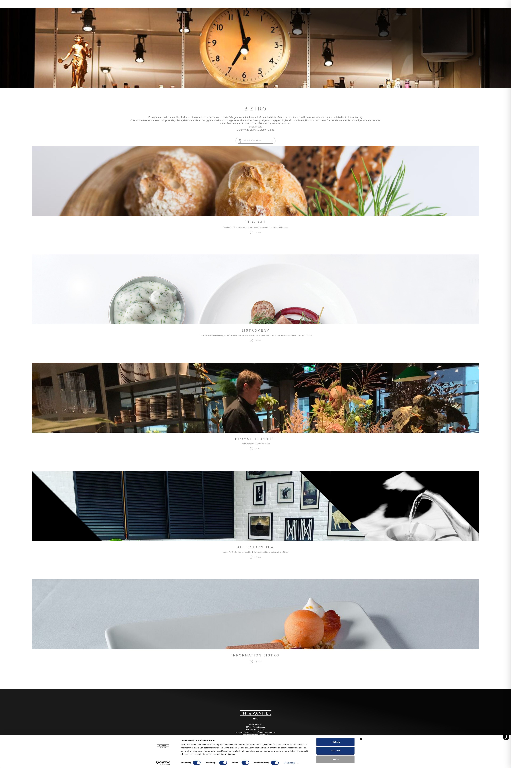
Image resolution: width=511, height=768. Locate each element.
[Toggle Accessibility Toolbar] (506, 736)
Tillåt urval (335, 751)
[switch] (223, 763)
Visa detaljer (289, 763)
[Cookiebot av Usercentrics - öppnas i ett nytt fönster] (163, 763)
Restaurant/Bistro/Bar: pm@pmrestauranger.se (255, 729)
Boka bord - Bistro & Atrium (255, 137)
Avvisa (335, 759)
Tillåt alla (335, 742)
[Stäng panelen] (361, 739)
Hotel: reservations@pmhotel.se (255, 732)
